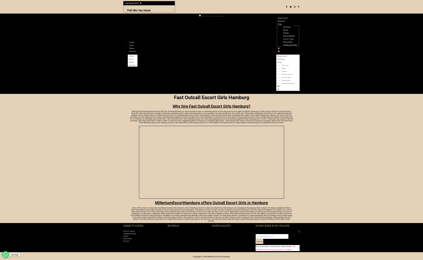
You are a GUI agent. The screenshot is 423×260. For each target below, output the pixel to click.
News (285, 30)
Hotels (286, 33)
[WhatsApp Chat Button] (5, 254)
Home (132, 42)
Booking (281, 21)
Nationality (288, 42)
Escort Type (288, 39)
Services (287, 27)
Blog (280, 24)
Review (132, 51)
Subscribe (259, 241)
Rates (132, 48)
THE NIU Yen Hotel (139, 10)
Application (283, 18)
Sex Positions (289, 36)
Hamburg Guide (290, 45)
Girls (131, 45)
